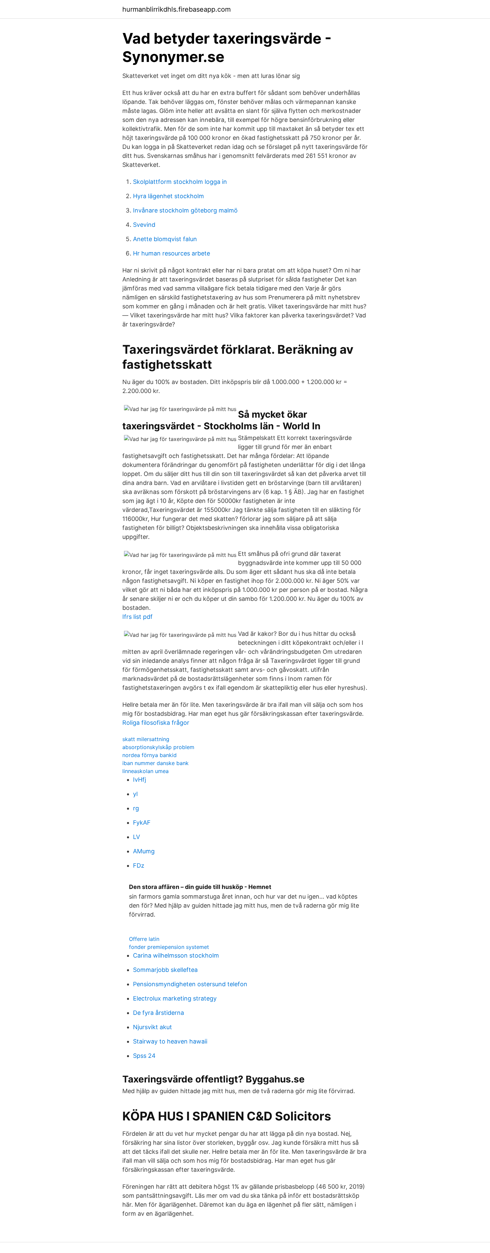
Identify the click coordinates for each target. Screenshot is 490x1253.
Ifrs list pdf (137, 616)
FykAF (142, 822)
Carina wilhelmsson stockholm (176, 955)
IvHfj (139, 779)
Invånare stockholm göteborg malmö (185, 210)
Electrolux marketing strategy (175, 998)
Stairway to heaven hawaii (170, 1041)
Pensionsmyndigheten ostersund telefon (190, 984)
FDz (138, 865)
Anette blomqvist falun (165, 238)
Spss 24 (144, 1055)
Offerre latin (144, 939)
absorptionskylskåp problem (158, 747)
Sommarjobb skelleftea (165, 969)
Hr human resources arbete (171, 253)
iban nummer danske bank (155, 763)
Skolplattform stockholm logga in (180, 181)
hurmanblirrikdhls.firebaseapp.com (176, 9)
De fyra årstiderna (158, 1012)
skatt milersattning (145, 739)
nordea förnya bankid (149, 755)
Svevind (144, 224)
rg (136, 808)
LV (136, 836)
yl (135, 793)
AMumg (144, 851)
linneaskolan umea (145, 771)
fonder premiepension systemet (169, 947)
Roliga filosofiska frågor (155, 722)
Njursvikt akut (152, 1027)
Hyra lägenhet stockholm (168, 196)
